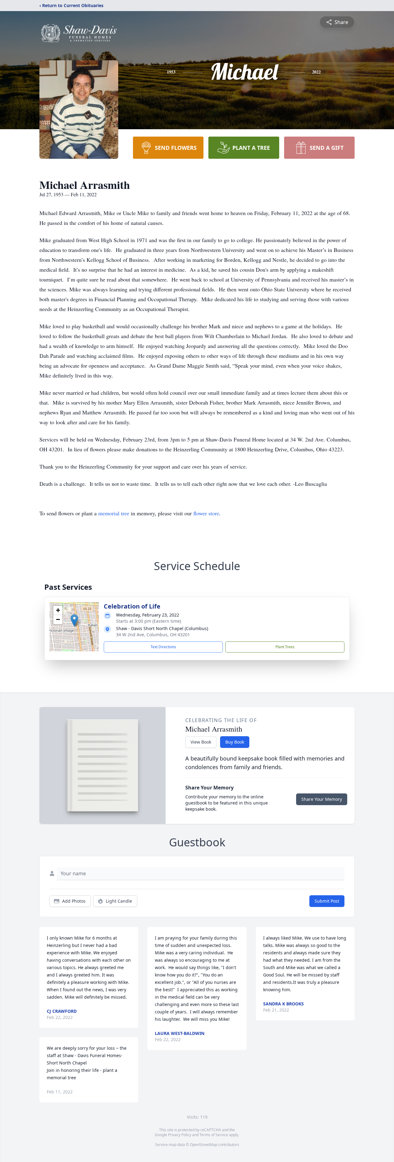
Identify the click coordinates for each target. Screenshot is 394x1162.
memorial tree (113, 513)
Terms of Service (213, 1134)
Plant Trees (285, 646)
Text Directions (163, 646)
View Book (201, 742)
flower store (206, 513)
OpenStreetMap (203, 1144)
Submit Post (327, 901)
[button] (74, 620)
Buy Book (234, 742)
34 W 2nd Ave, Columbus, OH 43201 (153, 634)
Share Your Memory (321, 799)
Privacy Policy (179, 1134)
